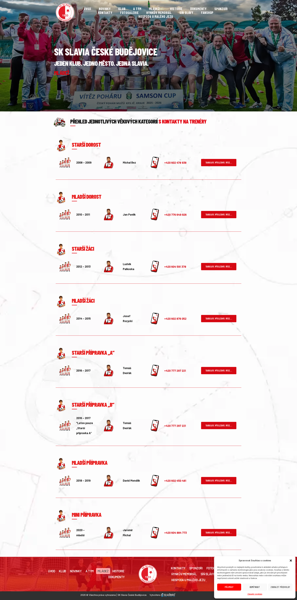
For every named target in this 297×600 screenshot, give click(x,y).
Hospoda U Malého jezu (155, 16)
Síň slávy (186, 13)
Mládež (103, 571)
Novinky (105, 9)
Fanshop (207, 13)
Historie (176, 9)
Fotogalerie (129, 13)
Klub (121, 9)
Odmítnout (255, 587)
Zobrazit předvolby (280, 587)
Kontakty (105, 13)
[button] (290, 560)
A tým (137, 9)
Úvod (87, 9)
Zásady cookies (255, 594)
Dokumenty (198, 9)
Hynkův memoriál (159, 13)
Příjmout (229, 587)
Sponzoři (221, 9)
